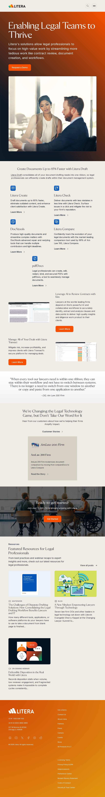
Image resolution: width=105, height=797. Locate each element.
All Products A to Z (64, 747)
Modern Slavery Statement (68, 778)
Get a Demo (62, 710)
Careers (61, 733)
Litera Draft (16, 175)
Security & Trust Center (66, 787)
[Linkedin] (10, 737)
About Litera (62, 719)
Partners (61, 724)
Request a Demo (20, 67)
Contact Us (62, 714)
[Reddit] (40, 737)
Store (60, 742)
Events (60, 737)
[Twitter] (22, 737)
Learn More (64, 329)
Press (60, 728)
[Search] (87, 6)
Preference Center (65, 774)
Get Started (52, 519)
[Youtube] (16, 737)
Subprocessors (63, 769)
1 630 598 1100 (18, 719)
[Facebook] (28, 737)
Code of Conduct (64, 783)
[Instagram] (34, 737)
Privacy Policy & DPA (65, 764)
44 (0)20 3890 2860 (20, 723)
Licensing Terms (64, 760)
